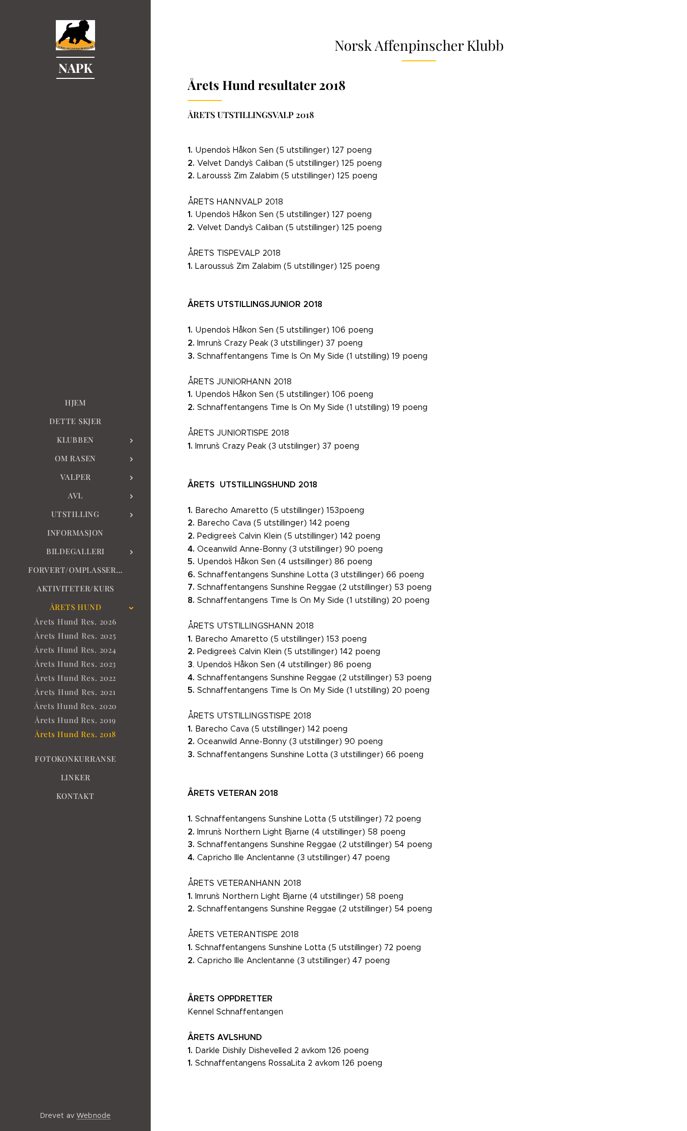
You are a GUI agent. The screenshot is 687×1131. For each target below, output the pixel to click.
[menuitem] (75, 402)
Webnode (93, 1115)
